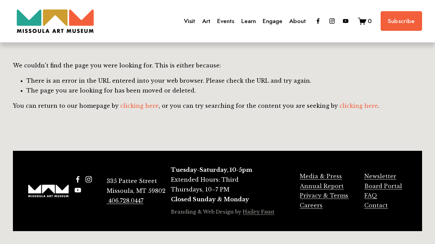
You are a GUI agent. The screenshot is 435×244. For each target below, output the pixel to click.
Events (225, 21)
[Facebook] (318, 21)
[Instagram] (332, 21)
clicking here (139, 105)
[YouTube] (345, 21)
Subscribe (401, 21)
